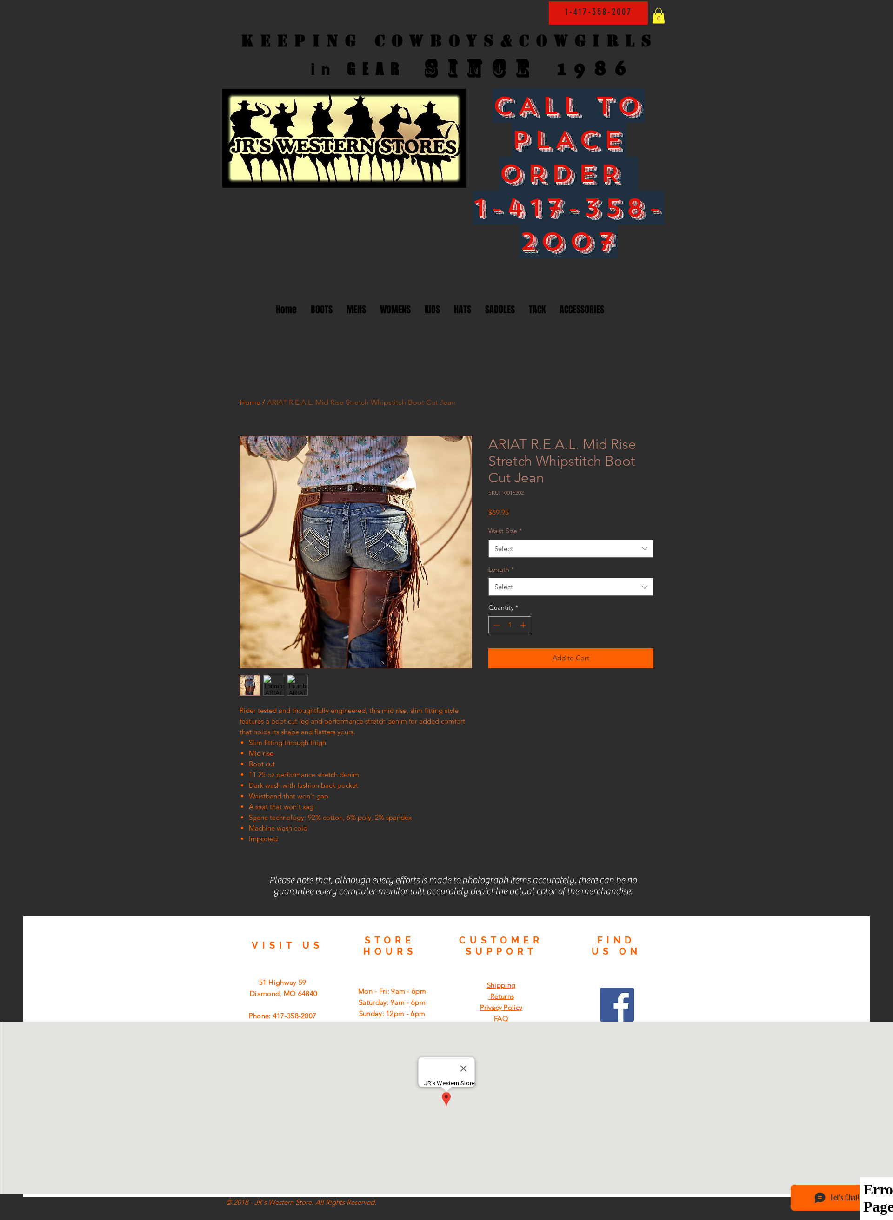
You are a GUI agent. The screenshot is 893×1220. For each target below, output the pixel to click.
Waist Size (505, 531)
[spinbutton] (509, 625)
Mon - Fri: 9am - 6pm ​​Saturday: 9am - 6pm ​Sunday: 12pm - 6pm (392, 1002)
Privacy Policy (501, 1007)
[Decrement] (495, 625)
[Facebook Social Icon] (617, 1005)
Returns (501, 996)
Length (501, 569)
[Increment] (524, 625)
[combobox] (570, 549)
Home (250, 402)
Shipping (501, 985)
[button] (658, 15)
